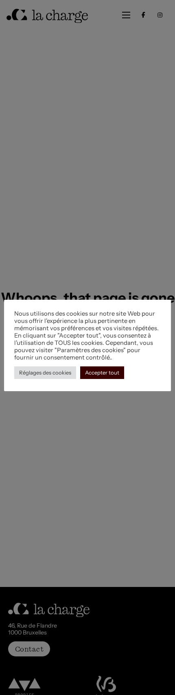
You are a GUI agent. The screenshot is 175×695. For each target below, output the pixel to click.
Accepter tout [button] (102, 372)
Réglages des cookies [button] (45, 372)
